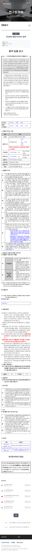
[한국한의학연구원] (6, 3)
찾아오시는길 (20, 542)
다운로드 (27, 485)
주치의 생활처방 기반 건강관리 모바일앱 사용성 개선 (20, 522)
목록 (16, 515)
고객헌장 (13, 542)
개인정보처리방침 (5, 542)
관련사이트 (4, 537)
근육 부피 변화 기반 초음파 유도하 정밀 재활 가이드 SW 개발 (20, 527)
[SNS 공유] (29, 25)
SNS (19, 537)
